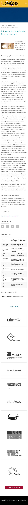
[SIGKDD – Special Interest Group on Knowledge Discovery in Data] (14, 471)
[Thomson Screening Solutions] (14, 385)
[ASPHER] (14, 355)
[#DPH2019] (9, 3)
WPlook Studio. (22, 500)
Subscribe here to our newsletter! (9, 216)
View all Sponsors (14, 487)
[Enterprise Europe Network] (14, 320)
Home (2, 25)
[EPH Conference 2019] (14, 453)
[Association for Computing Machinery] (14, 337)
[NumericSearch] (14, 370)
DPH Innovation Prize (10, 25)
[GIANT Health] (14, 417)
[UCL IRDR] (14, 435)
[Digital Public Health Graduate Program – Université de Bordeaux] (14, 401)
